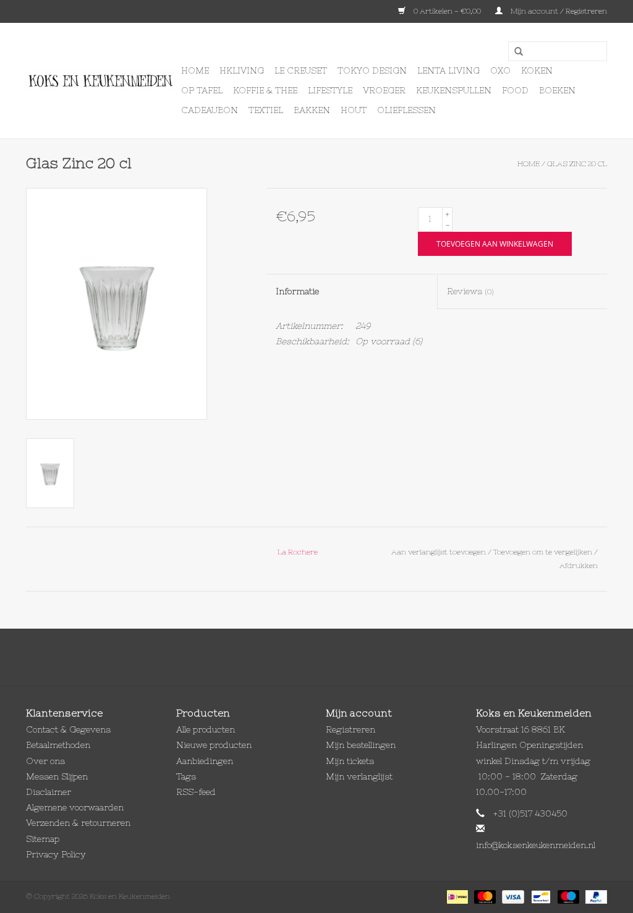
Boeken (557, 90)
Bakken (312, 110)
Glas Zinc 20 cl (577, 163)
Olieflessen (406, 110)
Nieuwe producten (214, 745)
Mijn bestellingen (361, 745)
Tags (186, 776)
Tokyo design (372, 70)
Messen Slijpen (57, 776)
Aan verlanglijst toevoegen (438, 552)
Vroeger (384, 90)
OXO (500, 70)
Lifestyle (330, 90)
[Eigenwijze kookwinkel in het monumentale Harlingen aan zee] (101, 81)
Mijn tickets (350, 761)
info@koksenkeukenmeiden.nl (535, 845)
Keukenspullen (453, 90)
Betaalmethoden (58, 745)
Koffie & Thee (265, 90)
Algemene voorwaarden (75, 807)
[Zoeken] (514, 51)
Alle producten (205, 729)
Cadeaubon (209, 110)
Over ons (45, 761)
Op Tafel (202, 90)
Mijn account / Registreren (558, 11)
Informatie (297, 291)
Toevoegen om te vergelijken (543, 552)
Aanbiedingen (204, 761)
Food (515, 90)
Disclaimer (48, 792)
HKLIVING (241, 70)
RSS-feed (196, 792)
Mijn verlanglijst (359, 776)
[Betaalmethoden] (456, 896)
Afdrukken (578, 565)
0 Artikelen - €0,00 (447, 11)
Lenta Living (448, 70)
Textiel (266, 110)
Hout (354, 110)
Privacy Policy (56, 854)
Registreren (350, 729)
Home (195, 70)
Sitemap (42, 839)
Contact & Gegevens (68, 729)
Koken (537, 70)
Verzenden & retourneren (78, 823)
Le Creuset (300, 70)
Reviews (470, 291)
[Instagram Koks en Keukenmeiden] (339, 657)
